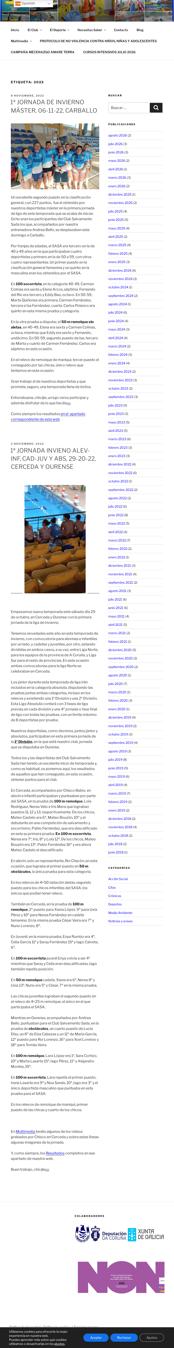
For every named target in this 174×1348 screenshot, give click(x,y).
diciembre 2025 (119, 194)
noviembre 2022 (120, 473)
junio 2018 (115, 852)
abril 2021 (115, 625)
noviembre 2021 (120, 574)
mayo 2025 (116, 228)
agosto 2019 (117, 751)
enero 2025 (116, 262)
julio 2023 (115, 405)
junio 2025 (116, 220)
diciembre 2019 (119, 717)
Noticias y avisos (120, 921)
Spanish (28, 3)
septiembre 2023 (120, 397)
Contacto (121, 30)
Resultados (55, 1153)
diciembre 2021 (119, 565)
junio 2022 (115, 515)
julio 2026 (115, 144)
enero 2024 (116, 363)
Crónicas (114, 896)
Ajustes (151, 1337)
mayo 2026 (116, 160)
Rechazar (124, 1337)
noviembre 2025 (120, 203)
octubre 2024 (118, 287)
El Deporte (58, 30)
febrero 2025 (118, 253)
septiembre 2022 (120, 490)
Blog (140, 30)
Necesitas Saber (89, 30)
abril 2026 (115, 169)
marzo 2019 (117, 793)
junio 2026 (116, 152)
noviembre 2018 (120, 827)
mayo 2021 (116, 616)
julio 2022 (115, 506)
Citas (112, 887)
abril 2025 (115, 236)
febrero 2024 (118, 354)
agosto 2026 (117, 135)
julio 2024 (115, 312)
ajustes (59, 1344)
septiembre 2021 (120, 582)
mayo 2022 (116, 523)
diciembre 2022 (119, 464)
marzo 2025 (117, 245)
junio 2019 (115, 768)
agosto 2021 (117, 591)
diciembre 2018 (119, 819)
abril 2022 (115, 532)
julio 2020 (115, 684)
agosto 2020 (117, 675)
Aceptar (96, 1337)
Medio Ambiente (120, 913)
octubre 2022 (118, 481)
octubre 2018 (118, 835)
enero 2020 (117, 709)
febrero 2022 (117, 548)
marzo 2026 (117, 177)
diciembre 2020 (120, 650)
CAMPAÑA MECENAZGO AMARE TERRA (43, 52)
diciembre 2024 (119, 270)
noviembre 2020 (120, 658)
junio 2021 (115, 608)
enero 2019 (116, 810)
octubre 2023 (118, 388)
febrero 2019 (117, 802)
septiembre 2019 (120, 743)
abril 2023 (115, 430)
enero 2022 (116, 557)
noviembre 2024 (120, 279)
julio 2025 (115, 211)
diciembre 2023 (119, 371)
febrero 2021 (117, 641)
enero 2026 (116, 186)
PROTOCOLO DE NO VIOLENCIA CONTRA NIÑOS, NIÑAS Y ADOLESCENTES (98, 41)
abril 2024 (115, 338)
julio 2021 (115, 599)
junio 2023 (116, 414)
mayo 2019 (116, 776)
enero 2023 (116, 456)
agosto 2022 (117, 498)
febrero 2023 (118, 447)
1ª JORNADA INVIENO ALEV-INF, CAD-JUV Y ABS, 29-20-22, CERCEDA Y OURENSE (53, 458)
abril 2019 (115, 785)
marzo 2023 (117, 439)
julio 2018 (115, 844)
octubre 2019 (118, 734)
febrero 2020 (118, 700)
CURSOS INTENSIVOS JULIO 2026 (109, 52)
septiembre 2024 (120, 296)
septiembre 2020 (121, 667)
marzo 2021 (117, 633)
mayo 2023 (116, 422)
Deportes (115, 904)
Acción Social (118, 879)
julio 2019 (115, 759)
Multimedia (19, 41)
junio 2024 (116, 321)
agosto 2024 (117, 304)
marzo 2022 (117, 540)
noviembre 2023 (120, 380)
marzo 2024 (117, 346)
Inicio (15, 30)
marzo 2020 (117, 692)
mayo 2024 (116, 329)
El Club (33, 30)
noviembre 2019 (120, 726)
